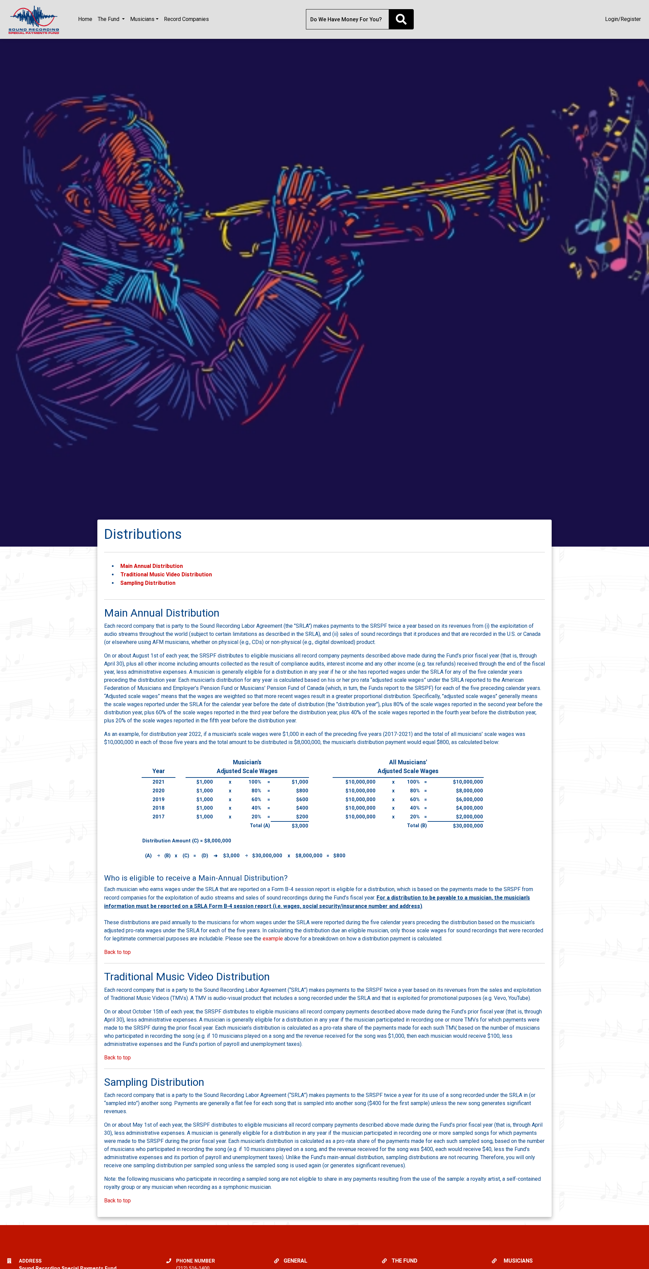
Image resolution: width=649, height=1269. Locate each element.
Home (85, 19)
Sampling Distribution (147, 582)
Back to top (117, 952)
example (273, 938)
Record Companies (186, 19)
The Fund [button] (109, 19)
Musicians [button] (142, 19)
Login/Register (623, 19)
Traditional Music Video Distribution (166, 574)
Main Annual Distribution (151, 565)
